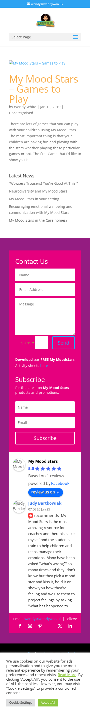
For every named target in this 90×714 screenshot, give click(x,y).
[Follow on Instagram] (30, 626)
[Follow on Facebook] (20, 626)
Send (63, 342)
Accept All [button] (48, 702)
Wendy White (25, 106)
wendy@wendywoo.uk (43, 618)
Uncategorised (21, 112)
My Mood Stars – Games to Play (43, 89)
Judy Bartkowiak (45, 503)
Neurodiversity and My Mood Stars (38, 191)
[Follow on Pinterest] (40, 626)
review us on (43, 492)
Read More (67, 674)
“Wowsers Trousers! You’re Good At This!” (43, 183)
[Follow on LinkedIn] (70, 626)
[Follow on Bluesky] (50, 626)
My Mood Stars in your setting (34, 199)
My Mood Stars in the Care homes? (38, 220)
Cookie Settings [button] (20, 702)
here (44, 365)
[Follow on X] (60, 626)
